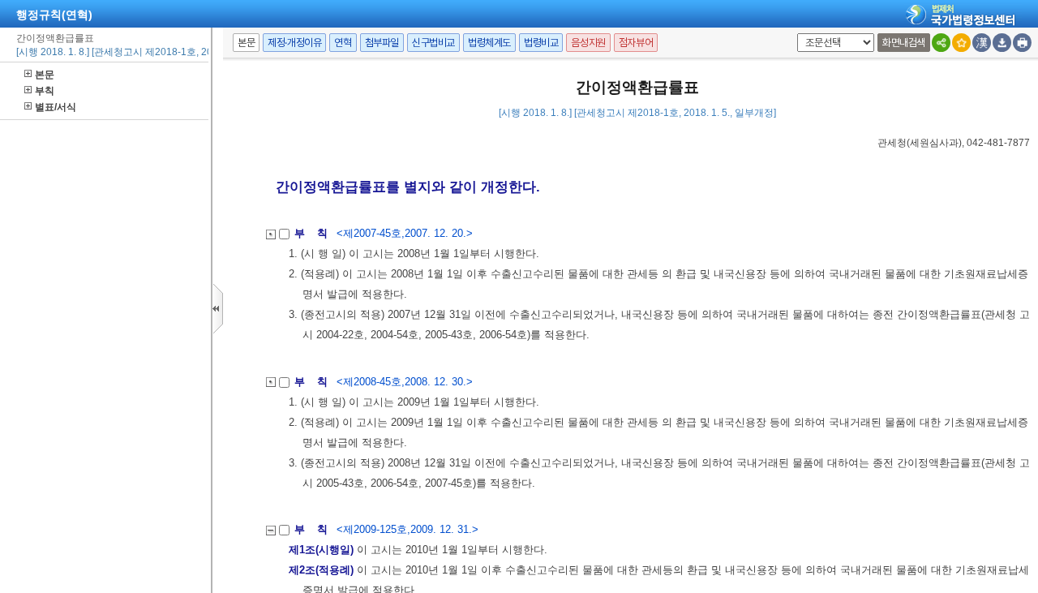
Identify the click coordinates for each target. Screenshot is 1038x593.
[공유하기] (941, 42)
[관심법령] (961, 42)
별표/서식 (55, 107)
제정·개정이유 (294, 43)
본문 (44, 74)
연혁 (342, 43)
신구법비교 (433, 43)
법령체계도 (489, 43)
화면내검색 (903, 43)
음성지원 (588, 43)
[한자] (981, 42)
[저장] (1002, 42)
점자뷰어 (636, 43)
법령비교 (541, 43)
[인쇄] (1022, 42)
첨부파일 (382, 43)
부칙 (44, 91)
